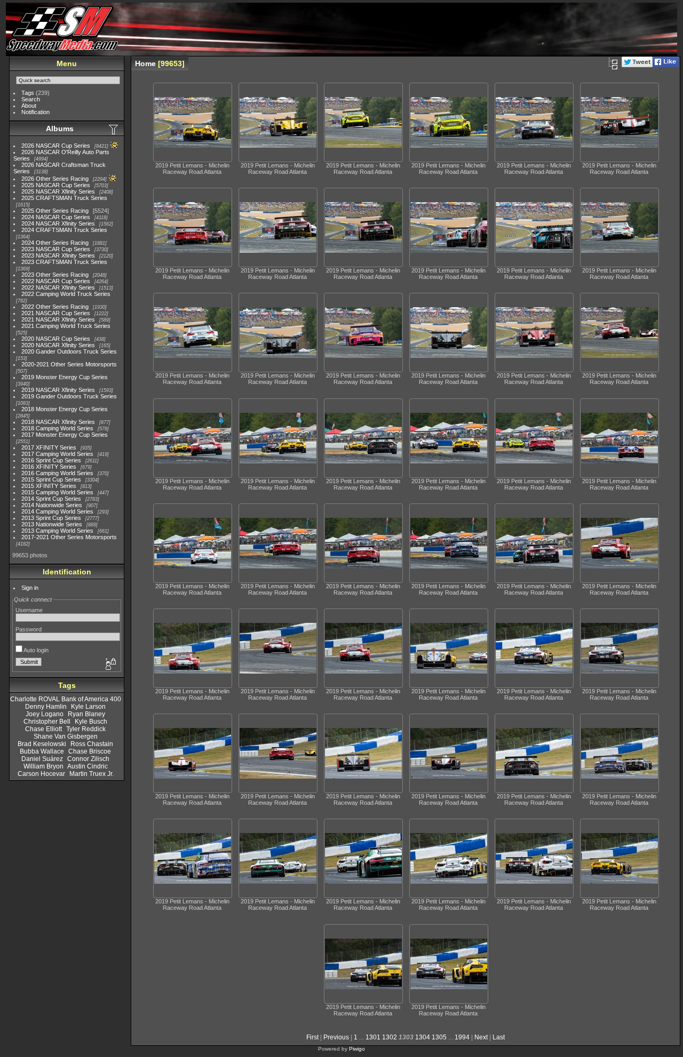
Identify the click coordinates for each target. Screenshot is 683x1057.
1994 (462, 1037)
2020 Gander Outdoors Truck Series (69, 351)
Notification (35, 112)
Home (145, 63)
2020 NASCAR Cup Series (55, 338)
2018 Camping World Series (57, 428)
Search (30, 99)
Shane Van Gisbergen (66, 736)
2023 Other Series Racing (55, 274)
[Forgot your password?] (110, 664)
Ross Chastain (91, 744)
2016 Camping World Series (57, 473)
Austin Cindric (87, 766)
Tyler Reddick (86, 729)
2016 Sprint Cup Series (51, 460)
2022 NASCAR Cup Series (55, 281)
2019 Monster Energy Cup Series (64, 377)
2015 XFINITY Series (48, 486)
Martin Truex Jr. (91, 774)
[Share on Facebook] (666, 65)
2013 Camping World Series (57, 530)
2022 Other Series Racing (55, 306)
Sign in (29, 587)
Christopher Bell (46, 721)
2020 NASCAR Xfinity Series (58, 345)
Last (499, 1037)
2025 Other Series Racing (55, 210)
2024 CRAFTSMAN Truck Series (64, 230)
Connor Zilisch (88, 759)
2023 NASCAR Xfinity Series (58, 255)
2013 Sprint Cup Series (51, 518)
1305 (439, 1037)
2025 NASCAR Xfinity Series (58, 191)
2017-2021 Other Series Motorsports (69, 537)
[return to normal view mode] (613, 63)
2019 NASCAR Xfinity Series (58, 390)
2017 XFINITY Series (48, 447)
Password (28, 629)
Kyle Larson (88, 706)
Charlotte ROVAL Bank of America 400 (65, 699)
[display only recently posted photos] (114, 129)
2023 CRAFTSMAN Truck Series (64, 262)
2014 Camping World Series (57, 511)
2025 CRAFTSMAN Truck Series (64, 198)
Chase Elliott (43, 729)
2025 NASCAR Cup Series (55, 185)
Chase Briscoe (89, 751)
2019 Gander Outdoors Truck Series (69, 396)
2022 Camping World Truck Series (65, 294)
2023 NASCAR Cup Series (55, 249)
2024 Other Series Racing (55, 242)
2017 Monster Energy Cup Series (64, 434)
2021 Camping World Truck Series (65, 326)
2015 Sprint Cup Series (51, 479)
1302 (389, 1037)
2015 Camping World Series (57, 492)
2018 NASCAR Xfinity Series (58, 422)
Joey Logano (44, 714)
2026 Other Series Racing (55, 178)
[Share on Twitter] (637, 65)
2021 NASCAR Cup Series (55, 313)
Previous (336, 1037)
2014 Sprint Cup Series (51, 498)
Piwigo (357, 1049)
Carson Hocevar (41, 774)
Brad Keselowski (42, 744)
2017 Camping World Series (57, 454)
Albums (60, 128)
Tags (27, 93)
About (28, 105)
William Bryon (43, 766)
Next (481, 1037)
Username (29, 610)
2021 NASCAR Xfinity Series (58, 319)
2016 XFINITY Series (48, 466)
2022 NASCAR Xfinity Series (58, 287)
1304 (422, 1037)
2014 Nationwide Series (51, 505)
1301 (373, 1037)
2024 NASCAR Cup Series (55, 217)
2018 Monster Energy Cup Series (64, 409)
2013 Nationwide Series (51, 524)
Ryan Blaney (86, 714)
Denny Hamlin (46, 706)
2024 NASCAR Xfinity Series (58, 223)
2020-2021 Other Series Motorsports (69, 364)
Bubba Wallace (42, 751)
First (312, 1037)
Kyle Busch (91, 721)
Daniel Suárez (42, 759)
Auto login (35, 650)
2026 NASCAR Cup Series (55, 145)
